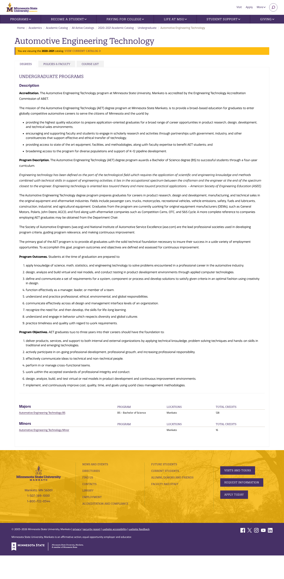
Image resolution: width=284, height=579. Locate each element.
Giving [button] (266, 19)
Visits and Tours (237, 470)
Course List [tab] (90, 64)
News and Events (95, 464)
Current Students (165, 471)
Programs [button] (19, 19)
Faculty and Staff (164, 484)
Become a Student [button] (67, 19)
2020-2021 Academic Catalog (116, 27)
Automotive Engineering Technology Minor (44, 430)
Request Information (241, 482)
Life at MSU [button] (174, 19)
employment (92, 497)
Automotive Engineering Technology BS (42, 412)
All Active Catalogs (83, 27)
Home (21, 27)
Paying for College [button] (123, 19)
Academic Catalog (57, 27)
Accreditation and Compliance (105, 503)
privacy (77, 529)
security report (91, 529)
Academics (35, 27)
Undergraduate (147, 27)
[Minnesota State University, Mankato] (39, 473)
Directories (91, 471)
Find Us (87, 477)
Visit (239, 7)
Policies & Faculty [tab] (56, 64)
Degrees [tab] (26, 64)
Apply (249, 7)
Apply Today (234, 494)
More (260, 7)
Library (88, 490)
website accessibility (114, 529)
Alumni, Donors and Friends (172, 477)
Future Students (164, 464)
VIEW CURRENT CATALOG (81, 51)
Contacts (89, 484)
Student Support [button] (222, 19)
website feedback (139, 529)
